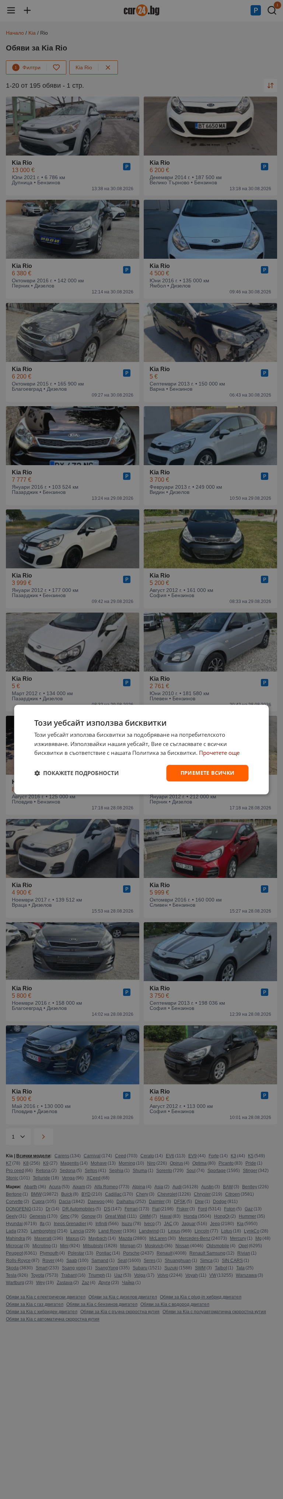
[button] (76, 773)
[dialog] (141, 749)
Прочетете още (219, 753)
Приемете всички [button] (208, 772)
